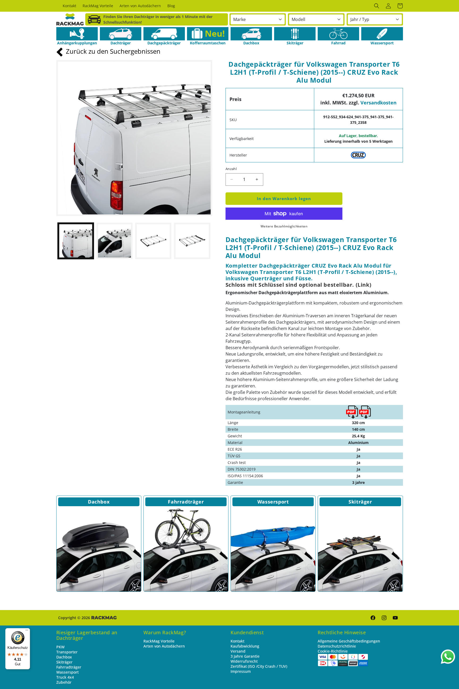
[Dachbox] (251, 33)
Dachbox (98, 501)
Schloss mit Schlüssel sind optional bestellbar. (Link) (298, 284)
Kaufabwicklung (245, 646)
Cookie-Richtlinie (333, 651)
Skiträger (360, 501)
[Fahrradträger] (186, 549)
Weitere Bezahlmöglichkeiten (284, 226)
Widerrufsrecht (244, 661)
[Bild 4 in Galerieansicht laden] (192, 241)
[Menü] (27, 631)
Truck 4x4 (65, 677)
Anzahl (231, 168)
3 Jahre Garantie (245, 656)
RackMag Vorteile (159, 641)
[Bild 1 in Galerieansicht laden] (76, 241)
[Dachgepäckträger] (164, 33)
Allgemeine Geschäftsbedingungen (349, 641)
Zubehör (63, 682)
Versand (238, 651)
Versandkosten (378, 102)
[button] (376, 6)
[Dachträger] (120, 33)
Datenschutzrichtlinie (337, 646)
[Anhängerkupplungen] (77, 33)
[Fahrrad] (338, 33)
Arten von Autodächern (164, 646)
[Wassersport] (382, 33)
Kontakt (237, 641)
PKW (60, 646)
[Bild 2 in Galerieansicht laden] (114, 241)
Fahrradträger (186, 501)
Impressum (241, 671)
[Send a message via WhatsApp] (448, 656)
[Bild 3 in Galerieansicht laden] (153, 241)
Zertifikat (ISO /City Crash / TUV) (259, 666)
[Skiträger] (295, 33)
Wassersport (273, 501)
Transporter (67, 651)
